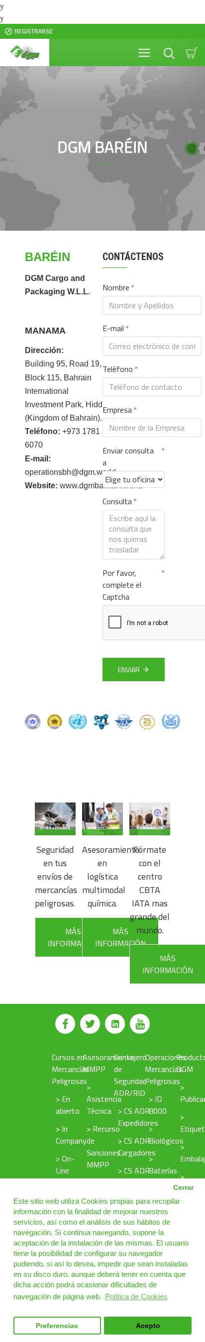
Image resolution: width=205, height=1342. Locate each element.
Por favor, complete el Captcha (121, 585)
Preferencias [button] (57, 1326)
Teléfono (117, 369)
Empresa (117, 410)
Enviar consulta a (128, 456)
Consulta (117, 501)
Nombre (115, 287)
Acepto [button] (148, 1326)
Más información (73, 937)
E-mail (113, 328)
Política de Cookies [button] (136, 1296)
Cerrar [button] (183, 1187)
